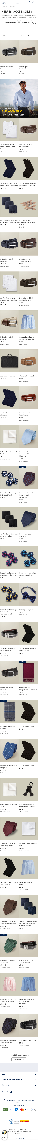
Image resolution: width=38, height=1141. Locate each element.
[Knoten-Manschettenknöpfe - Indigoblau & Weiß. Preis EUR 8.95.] (9, 477)
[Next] (34, 22)
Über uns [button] (5, 1085)
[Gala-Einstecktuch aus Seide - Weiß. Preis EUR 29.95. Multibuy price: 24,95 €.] (9, 436)
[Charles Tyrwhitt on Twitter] (11, 1092)
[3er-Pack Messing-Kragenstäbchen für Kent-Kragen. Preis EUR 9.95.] (28, 205)
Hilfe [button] (4, 1074)
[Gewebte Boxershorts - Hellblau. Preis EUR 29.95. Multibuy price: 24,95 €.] (28, 867)
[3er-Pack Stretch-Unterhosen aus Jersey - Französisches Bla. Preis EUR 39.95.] (9, 205)
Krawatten (26, 22)
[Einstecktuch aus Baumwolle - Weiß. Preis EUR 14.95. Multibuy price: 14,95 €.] (28, 828)
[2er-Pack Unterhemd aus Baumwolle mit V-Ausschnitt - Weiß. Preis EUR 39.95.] (9, 282)
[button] (19, 1059)
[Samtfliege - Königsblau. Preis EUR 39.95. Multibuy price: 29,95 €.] (28, 594)
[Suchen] (30, 2)
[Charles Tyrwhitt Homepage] (19, 2)
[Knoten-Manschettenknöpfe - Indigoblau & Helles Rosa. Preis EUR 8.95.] (9, 557)
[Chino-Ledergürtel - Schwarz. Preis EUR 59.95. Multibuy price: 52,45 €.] (28, 1025)
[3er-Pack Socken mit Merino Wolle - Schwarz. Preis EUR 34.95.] (28, 633)
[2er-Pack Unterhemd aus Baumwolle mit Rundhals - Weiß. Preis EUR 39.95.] (9, 129)
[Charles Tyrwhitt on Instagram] (6, 1092)
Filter (4, 36)
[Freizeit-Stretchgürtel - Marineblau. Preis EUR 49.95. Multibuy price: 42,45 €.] (9, 243)
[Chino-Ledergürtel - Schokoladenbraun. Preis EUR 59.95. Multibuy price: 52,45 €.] (28, 243)
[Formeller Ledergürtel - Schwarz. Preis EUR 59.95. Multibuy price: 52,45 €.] (9, 51)
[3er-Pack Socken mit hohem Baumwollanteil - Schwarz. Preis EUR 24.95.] (28, 168)
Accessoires (12, 6)
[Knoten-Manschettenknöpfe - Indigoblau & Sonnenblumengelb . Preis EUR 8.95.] (9, 594)
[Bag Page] (34, 2)
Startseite (4, 6)
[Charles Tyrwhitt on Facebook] (2, 1092)
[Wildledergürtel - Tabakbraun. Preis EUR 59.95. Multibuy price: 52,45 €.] (28, 360)
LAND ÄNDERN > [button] (19, 1139)
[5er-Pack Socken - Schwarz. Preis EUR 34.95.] (28, 711)
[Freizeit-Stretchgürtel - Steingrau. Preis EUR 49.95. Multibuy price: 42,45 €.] (9, 321)
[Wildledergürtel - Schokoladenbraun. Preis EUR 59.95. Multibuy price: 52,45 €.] (28, 51)
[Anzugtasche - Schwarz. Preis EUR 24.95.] (9, 360)
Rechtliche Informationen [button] (12, 1080)
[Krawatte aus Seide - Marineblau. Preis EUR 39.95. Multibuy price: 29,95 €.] (28, 518)
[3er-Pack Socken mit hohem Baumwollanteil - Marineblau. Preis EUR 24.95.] (9, 168)
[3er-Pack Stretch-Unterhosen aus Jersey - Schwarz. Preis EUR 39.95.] (9, 518)
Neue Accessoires (10, 22)
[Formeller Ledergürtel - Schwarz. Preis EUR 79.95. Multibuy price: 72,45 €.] (9, 672)
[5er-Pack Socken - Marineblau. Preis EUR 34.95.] (9, 397)
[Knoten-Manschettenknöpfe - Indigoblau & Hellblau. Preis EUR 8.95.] (28, 557)
